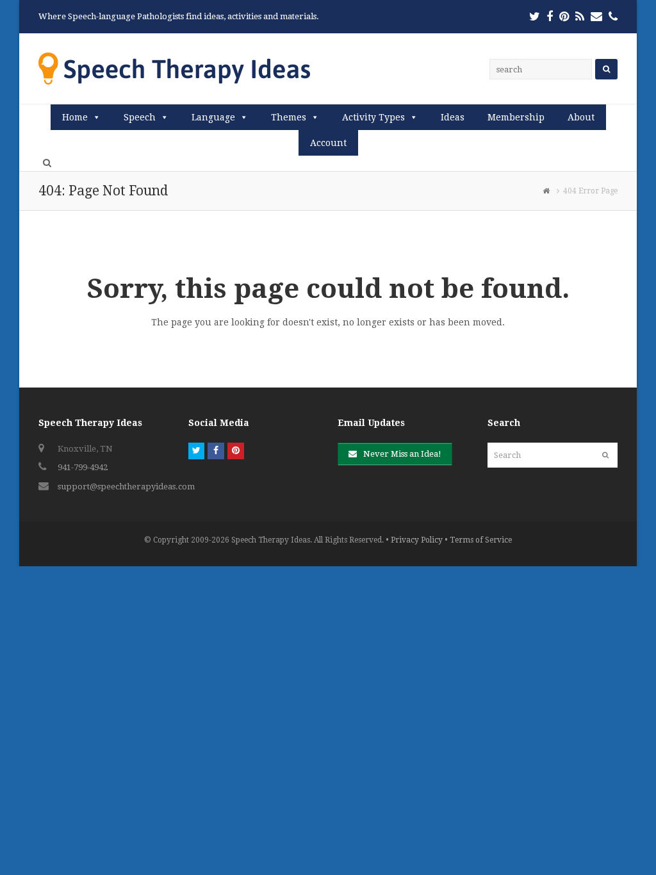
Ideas (452, 117)
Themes (288, 117)
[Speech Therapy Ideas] (174, 68)
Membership (516, 117)
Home (75, 117)
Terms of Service (481, 540)
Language (213, 117)
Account (328, 143)
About (581, 117)
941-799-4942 (83, 467)
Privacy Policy (417, 540)
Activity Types (373, 117)
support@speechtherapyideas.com (126, 486)
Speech (140, 117)
